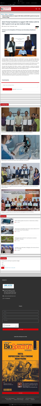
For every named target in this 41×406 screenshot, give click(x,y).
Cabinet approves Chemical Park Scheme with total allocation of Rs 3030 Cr (15, 160)
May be (3, 265)
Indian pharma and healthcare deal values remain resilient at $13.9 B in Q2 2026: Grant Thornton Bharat (27, 229)
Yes (2, 262)
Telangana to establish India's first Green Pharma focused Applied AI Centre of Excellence (17, 212)
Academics (11, 14)
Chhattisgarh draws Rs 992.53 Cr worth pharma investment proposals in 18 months (26, 238)
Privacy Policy (9, 399)
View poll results (8, 267)
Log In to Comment (7, 89)
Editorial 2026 (9, 2)
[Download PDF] (36, 28)
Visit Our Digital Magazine (10, 398)
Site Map (27, 399)
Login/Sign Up (5, 4)
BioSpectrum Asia (20, 398)
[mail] (35, 28)
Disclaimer (33, 399)
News (6, 14)
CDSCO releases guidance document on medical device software (26, 220)
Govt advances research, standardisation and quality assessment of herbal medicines (16, 132)
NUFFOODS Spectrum (30, 398)
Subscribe (2, 4)
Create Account (19, 89)
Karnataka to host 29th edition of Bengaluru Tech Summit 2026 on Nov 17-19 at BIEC (27, 248)
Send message (20, 329)
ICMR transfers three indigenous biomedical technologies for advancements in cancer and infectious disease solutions (19, 187)
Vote (3, 267)
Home (2, 14)
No (2, 264)
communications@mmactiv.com (10, 296)
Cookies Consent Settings (18, 399)
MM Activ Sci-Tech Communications (20, 404)
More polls (13, 267)
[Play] (37, 28)
